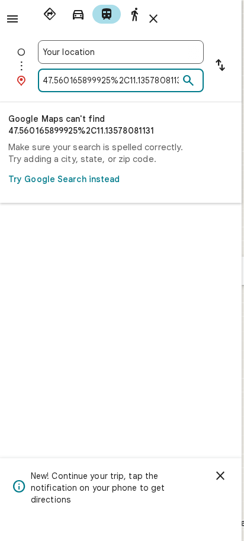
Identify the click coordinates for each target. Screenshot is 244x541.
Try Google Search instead (64, 179)
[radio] (50, 14)
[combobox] (121, 52)
